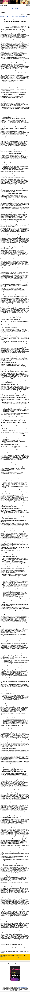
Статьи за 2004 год (10, 16)
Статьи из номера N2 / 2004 (21, 16)
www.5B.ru (3, 956)
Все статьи (2, 16)
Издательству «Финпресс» (22, 987)
